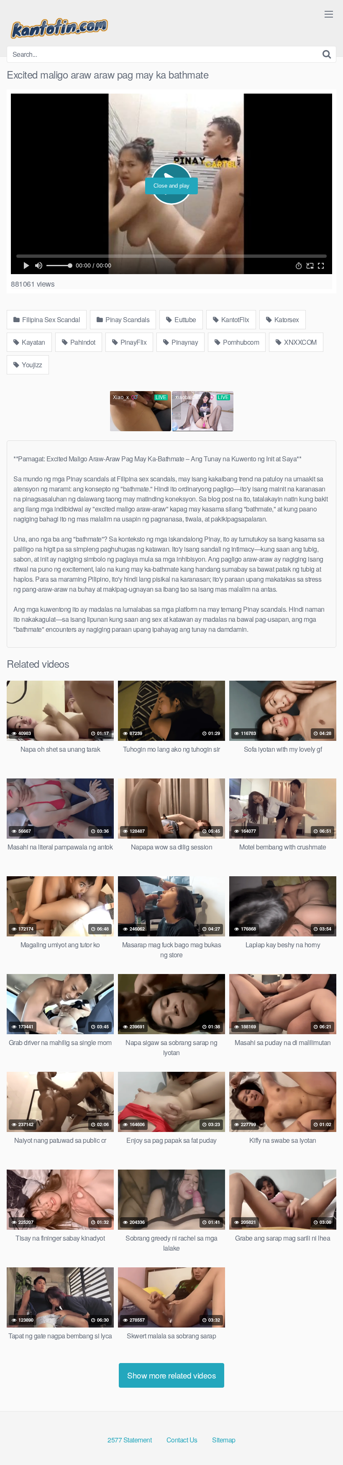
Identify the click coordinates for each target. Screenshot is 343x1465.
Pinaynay (184, 342)
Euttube (184, 319)
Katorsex (286, 319)
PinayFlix (132, 342)
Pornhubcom (240, 342)
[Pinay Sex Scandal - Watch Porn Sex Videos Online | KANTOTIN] (59, 26)
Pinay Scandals (127, 319)
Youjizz (31, 364)
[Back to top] (320, 1438)
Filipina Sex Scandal (50, 319)
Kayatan (32, 342)
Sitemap (223, 1440)
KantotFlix (234, 319)
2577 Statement (129, 1440)
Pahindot (82, 342)
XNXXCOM (300, 342)
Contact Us (181, 1440)
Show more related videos (171, 1375)
